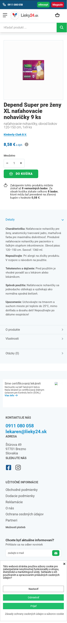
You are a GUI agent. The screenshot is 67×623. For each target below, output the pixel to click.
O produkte (13, 329)
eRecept (43, 4)
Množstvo (9, 155)
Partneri (11, 520)
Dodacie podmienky (20, 496)
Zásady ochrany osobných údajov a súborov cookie (34, 614)
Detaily (10, 219)
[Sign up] (55, 553)
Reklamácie (14, 502)
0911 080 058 (20, 425)
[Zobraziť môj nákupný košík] (58, 15)
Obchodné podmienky (22, 490)
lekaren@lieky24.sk (26, 431)
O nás (10, 508)
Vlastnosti (12, 338)
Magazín (58, 4)
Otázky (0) (12, 353)
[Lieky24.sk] (24, 15)
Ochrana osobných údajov (25, 514)
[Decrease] (7, 163)
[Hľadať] (62, 27)
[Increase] (21, 163)
